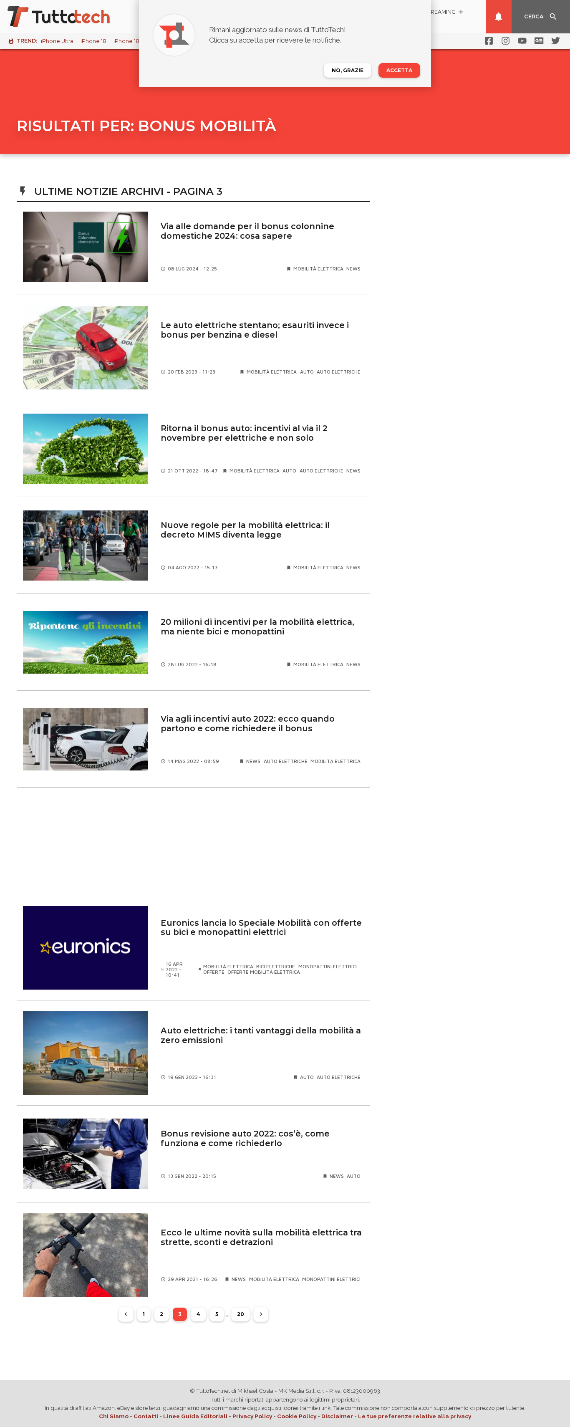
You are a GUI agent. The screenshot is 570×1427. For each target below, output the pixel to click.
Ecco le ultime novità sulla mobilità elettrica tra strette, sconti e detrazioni (261, 1237)
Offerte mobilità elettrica (263, 972)
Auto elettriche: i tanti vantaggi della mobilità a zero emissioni (261, 1035)
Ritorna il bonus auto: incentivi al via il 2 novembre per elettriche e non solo (244, 433)
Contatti (146, 1416)
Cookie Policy (296, 1416)
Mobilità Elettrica (318, 268)
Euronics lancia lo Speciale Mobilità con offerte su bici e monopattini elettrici (261, 927)
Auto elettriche (339, 371)
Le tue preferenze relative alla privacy (414, 1416)
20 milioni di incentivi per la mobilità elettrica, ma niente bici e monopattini (257, 626)
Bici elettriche (275, 966)
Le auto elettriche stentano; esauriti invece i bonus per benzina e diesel (255, 330)
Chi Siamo (114, 1416)
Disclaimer (337, 1416)
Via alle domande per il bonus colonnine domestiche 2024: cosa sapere (247, 231)
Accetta (399, 70)
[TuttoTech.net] (70, 16)
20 (240, 1314)
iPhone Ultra (57, 41)
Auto (307, 371)
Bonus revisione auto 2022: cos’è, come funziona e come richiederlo (245, 1138)
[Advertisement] (193, 841)
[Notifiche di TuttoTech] (499, 16)
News (353, 268)
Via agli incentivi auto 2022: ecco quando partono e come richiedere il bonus (248, 723)
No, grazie (347, 70)
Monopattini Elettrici (327, 966)
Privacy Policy (252, 1416)
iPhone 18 (93, 41)
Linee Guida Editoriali (195, 1416)
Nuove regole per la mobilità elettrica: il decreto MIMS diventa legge (245, 529)
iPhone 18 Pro (131, 41)
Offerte (213, 972)
